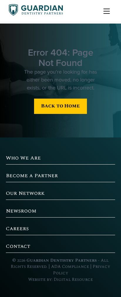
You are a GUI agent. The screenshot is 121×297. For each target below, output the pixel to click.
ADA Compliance (70, 266)
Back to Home (60, 106)
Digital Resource (73, 279)
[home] (34, 11)
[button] (106, 11)
